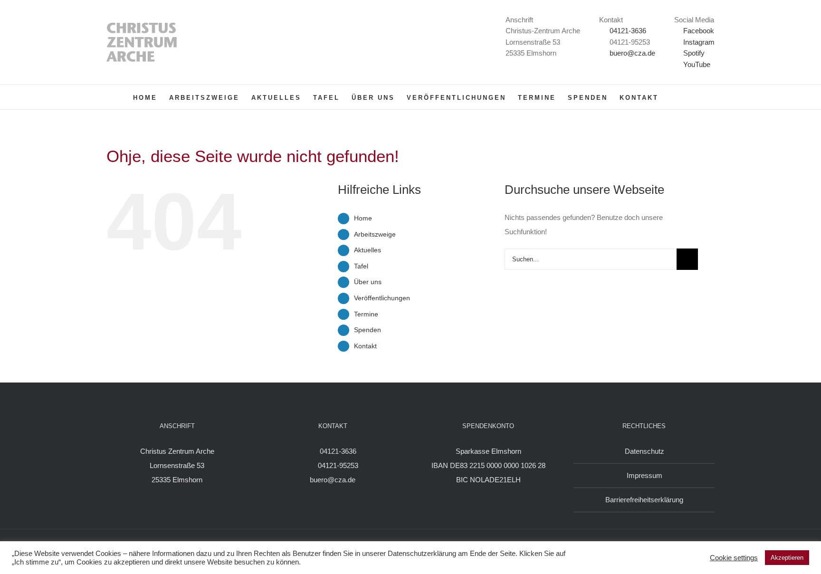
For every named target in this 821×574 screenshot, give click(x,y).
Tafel (361, 266)
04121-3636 (628, 31)
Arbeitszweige (375, 234)
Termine (366, 314)
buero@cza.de (632, 53)
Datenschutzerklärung (422, 553)
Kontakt (365, 346)
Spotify (693, 53)
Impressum (644, 475)
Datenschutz (644, 451)
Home (363, 218)
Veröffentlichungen (382, 298)
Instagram (698, 42)
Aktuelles (367, 250)
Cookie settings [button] (734, 558)
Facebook (697, 31)
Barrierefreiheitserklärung (644, 500)
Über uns (368, 282)
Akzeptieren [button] (787, 557)
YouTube (695, 64)
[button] (673, 97)
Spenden (367, 330)
